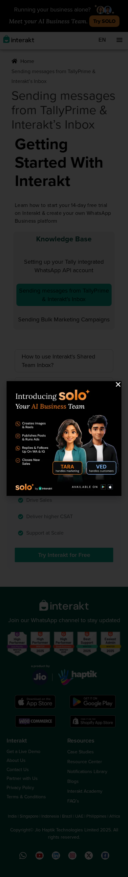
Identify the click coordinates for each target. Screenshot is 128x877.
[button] (118, 384)
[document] (64, 438)
